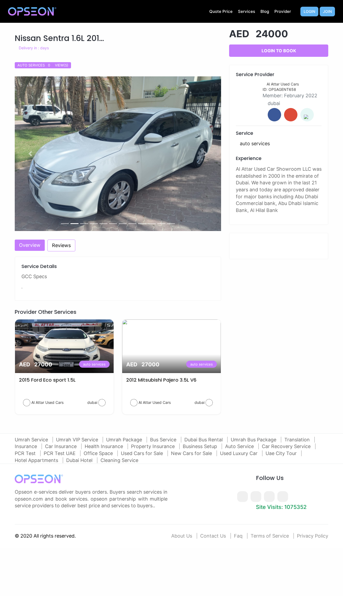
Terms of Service (270, 536)
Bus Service (164, 439)
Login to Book (279, 50)
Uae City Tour (282, 453)
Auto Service (240, 446)
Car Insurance (61, 446)
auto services (94, 364)
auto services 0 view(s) (42, 65)
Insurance (26, 446)
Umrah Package (124, 439)
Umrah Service (32, 439)
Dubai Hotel (80, 460)
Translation (297, 439)
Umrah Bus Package (254, 439)
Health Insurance (104, 446)
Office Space (99, 453)
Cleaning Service (119, 460)
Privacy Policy (312, 536)
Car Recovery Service (287, 446)
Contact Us (213, 536)
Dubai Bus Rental (204, 439)
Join (327, 11)
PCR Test (26, 453)
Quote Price (221, 11)
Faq (238, 536)
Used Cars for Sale (142, 453)
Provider (282, 11)
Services (246, 11)
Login (309, 11)
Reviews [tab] (61, 245)
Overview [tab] (29, 245)
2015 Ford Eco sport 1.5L (47, 380)
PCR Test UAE (60, 453)
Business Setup (200, 446)
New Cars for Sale (192, 453)
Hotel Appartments (37, 460)
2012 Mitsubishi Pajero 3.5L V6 (161, 380)
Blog (264, 11)
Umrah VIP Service (77, 439)
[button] (30, 153)
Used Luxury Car (239, 453)
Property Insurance (153, 446)
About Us (181, 536)
